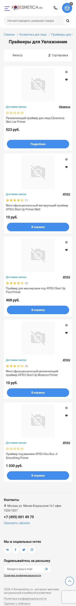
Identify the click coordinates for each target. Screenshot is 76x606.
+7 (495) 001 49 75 (55, 8)
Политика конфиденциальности (22, 575)
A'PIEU (66, 194)
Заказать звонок (17, 523)
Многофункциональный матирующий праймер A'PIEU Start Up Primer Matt (37, 207)
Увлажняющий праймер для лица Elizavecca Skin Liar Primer (35, 119)
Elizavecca (64, 106)
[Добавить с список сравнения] (66, 72)
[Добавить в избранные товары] (66, 79)
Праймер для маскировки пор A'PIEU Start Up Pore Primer (35, 290)
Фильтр (17, 55)
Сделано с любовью (17, 603)
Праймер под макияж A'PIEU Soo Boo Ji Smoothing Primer (31, 455)
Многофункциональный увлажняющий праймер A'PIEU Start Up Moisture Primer (32, 373)
